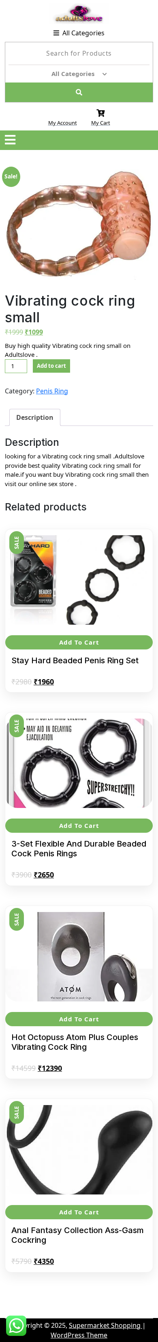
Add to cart (51, 365)
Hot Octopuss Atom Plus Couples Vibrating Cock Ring (74, 1042)
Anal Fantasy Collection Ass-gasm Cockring (77, 1235)
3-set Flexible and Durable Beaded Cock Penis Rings (78, 848)
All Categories (83, 32)
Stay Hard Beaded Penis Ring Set (75, 660)
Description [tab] (34, 417)
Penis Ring (52, 391)
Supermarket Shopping (105, 1325)
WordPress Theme (79, 1335)
